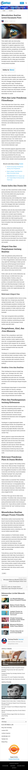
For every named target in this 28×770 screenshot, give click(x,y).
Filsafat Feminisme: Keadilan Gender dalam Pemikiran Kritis (17, 619)
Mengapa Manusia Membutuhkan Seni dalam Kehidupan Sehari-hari (15, 580)
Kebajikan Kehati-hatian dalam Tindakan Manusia (13, 701)
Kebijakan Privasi (21, 765)
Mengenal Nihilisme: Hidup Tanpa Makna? (16, 625)
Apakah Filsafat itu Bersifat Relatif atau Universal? (16, 613)
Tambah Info (4, 739)
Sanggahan (12, 765)
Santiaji (6, 21)
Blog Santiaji (15, 763)
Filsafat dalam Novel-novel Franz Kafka (17, 631)
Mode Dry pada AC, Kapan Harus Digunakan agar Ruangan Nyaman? (12, 587)
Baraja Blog (4, 742)
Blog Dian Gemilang (6, 727)
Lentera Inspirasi (5, 733)
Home (4, 10)
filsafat (4, 573)
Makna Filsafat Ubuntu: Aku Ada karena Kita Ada (18, 605)
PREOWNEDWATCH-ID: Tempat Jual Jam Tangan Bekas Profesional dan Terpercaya (15, 177)
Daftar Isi (14, 767)
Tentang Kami (5, 765)
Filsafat (11, 10)
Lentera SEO (4, 730)
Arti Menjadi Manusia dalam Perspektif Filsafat (18, 599)
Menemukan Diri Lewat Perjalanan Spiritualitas (12, 677)
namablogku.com (5, 736)
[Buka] (12, 70)
